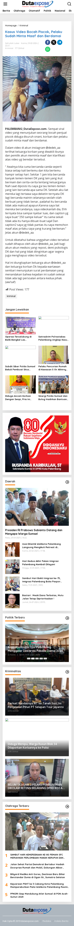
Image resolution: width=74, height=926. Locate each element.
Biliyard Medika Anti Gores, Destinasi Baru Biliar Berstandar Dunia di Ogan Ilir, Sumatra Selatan (37, 876)
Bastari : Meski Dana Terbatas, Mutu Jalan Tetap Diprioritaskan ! (43, 597)
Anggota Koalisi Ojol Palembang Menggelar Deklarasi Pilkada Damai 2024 (35, 648)
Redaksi (47, 921)
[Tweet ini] (53, 42)
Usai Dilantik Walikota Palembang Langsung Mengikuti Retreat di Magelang (41, 546)
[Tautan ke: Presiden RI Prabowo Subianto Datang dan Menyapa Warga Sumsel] (37, 507)
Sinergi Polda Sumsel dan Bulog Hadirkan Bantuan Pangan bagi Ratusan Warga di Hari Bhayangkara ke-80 (52, 398)
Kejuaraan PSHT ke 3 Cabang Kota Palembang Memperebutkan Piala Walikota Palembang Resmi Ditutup (38, 885)
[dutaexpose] (37, 3)
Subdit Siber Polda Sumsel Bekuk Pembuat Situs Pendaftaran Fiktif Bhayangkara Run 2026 (20, 368)
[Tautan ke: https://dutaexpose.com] (67, 482)
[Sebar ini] (47, 42)
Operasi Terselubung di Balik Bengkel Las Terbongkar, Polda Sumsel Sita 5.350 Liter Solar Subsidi (20, 338)
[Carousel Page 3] (37, 658)
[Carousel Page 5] (45, 658)
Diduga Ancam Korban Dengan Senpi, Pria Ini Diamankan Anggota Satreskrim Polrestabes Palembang (18, 398)
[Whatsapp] (47, 49)
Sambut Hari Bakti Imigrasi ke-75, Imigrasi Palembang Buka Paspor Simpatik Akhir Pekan (41, 580)
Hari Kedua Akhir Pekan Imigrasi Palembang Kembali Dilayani (40, 563)
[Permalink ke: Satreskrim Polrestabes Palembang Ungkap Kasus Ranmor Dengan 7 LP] (53, 324)
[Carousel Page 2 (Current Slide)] (33, 658)
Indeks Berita (61, 921)
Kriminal (9, 48)
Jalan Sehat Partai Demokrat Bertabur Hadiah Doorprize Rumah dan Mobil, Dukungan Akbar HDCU (37, 866)
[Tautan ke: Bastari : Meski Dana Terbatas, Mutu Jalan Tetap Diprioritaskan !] (12, 600)
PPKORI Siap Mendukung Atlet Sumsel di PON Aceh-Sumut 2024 (39, 895)
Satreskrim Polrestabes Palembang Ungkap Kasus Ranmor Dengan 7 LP (53, 338)
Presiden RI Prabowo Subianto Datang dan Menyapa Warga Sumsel (33, 531)
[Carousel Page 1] (28, 658)
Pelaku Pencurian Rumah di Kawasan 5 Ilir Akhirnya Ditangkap (53, 368)
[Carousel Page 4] (41, 658)
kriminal (11, 296)
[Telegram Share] (59, 42)
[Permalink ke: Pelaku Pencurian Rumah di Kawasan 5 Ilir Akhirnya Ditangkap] (53, 354)
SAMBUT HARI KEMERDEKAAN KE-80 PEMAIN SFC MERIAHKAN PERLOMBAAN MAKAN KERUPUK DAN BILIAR (36, 856)
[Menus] (5, 4)
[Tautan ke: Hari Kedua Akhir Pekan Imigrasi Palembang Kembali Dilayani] (12, 566)
